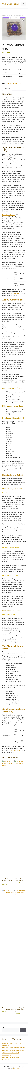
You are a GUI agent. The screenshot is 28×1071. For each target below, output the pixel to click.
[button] (23, 19)
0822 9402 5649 (16, 293)
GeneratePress (16, 1068)
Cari (3, 1027)
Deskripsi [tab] (8, 88)
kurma (10, 15)
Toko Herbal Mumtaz (8, 215)
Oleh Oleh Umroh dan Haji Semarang (13, 1047)
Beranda (4, 15)
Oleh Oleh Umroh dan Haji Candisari (13, 1050)
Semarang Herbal (10, 4)
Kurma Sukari (17, 83)
